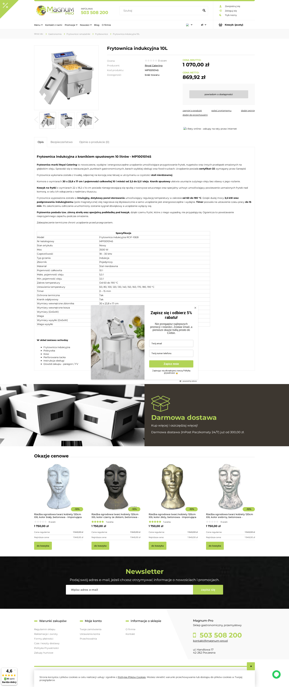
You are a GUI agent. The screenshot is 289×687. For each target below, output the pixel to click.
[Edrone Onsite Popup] (144, 343)
